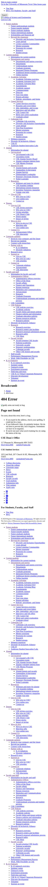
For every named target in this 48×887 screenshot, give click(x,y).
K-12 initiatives (22, 751)
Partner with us (17, 749)
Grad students (11, 481)
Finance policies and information (28, 817)
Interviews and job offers (25, 614)
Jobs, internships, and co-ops (27, 611)
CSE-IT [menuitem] (14, 143)
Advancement (21, 771)
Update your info (22, 696)
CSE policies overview (25, 811)
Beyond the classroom (19, 540)
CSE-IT (14, 647)
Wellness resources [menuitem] (18, 139)
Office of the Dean (23, 784)
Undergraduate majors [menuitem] (24, 66)
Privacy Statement (14, 523)
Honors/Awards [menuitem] (17, 166)
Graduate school (22, 620)
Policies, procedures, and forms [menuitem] (28, 99)
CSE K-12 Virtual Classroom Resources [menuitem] (26, 374)
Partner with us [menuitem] (17, 245)
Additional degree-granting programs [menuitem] (30, 72)
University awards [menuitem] (23, 345)
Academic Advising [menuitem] (18, 77)
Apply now (10, 487)
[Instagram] (7, 494)
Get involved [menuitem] (16, 152)
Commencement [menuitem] (22, 90)
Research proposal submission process (30, 835)
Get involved (16, 656)
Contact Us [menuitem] (15, 230)
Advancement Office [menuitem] (24, 232)
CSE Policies (16, 809)
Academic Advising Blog (25, 587)
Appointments (21, 589)
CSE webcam (11, 474)
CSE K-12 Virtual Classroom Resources (26, 877)
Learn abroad (21, 545)
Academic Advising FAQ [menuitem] (26, 81)
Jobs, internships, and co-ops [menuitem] (27, 108)
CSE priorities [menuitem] (21, 261)
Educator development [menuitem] (19, 376)
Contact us (20, 704)
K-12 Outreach (12, 864)
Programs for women (24, 552)
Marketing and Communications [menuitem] (28, 290)
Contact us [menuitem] (20, 201)
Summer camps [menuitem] (17, 365)
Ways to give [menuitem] (16, 221)
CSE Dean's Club (23, 718)
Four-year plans (22, 598)
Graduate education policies (26, 820)
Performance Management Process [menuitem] (24, 356)
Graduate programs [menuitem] (23, 68)
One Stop (9, 8)
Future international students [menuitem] (22, 33)
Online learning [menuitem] (22, 75)
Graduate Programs (23, 800)
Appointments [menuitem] (21, 86)
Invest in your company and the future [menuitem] (25, 239)
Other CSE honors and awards (28, 855)
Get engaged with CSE (25, 658)
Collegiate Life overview (25, 625)
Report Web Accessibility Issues (31, 523)
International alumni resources (27, 691)
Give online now (22, 702)
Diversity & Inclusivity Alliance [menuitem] (23, 141)
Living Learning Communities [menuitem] (27, 44)
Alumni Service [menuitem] (22, 172)
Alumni (9, 651)
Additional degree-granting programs (30, 576)
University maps (12, 467)
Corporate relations (23, 769)
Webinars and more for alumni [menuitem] (27, 183)
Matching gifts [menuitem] (21, 225)
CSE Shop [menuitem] (20, 336)
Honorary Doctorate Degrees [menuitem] (27, 177)
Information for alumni (19, 653)
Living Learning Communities (27, 547)
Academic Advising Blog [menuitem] (25, 84)
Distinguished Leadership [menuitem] (26, 174)
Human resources (22, 791)
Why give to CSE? (23, 700)
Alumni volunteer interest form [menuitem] (28, 161)
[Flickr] (7, 503)
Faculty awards (12, 478)
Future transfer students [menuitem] (20, 28)
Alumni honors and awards (26, 671)
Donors (9, 707)
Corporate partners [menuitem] (13, 236)
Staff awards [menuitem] (16, 354)
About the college (13, 465)
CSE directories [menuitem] (22, 234)
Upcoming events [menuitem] (22, 157)
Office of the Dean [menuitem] (23, 281)
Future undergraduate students (22, 529)
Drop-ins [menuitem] (19, 92)
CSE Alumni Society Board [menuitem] (26, 159)
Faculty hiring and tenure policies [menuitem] (29, 312)
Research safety (22, 837)
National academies (23, 846)
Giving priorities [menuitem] (22, 212)
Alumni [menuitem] (9, 148)
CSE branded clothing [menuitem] (24, 185)
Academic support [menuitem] (23, 88)
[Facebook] (7, 498)
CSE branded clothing (24, 689)
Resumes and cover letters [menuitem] (26, 106)
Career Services (17, 605)
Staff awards (16, 857)
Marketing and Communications (28, 793)
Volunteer (14, 882)
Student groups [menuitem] (21, 53)
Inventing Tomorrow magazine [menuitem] (28, 190)
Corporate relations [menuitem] (23, 265)
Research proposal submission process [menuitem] (30, 332)
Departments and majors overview (29, 565)
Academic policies (23, 813)
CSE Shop (20, 840)
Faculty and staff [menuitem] (12, 272)
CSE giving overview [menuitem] (24, 208)
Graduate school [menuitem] (22, 117)
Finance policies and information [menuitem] (28, 314)
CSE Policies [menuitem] (16, 305)
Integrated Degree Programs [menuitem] (27, 70)
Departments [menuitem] (21, 64)
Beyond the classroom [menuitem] (19, 37)
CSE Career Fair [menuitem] (22, 112)
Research (9, 476)
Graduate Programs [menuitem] (23, 296)
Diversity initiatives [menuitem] (23, 250)
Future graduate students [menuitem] (20, 30)
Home (8, 391)
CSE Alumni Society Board (26, 662)
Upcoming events (22, 660)
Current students (12, 558)
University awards (23, 848)
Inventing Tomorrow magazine (28, 693)
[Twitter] (7, 500)
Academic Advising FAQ (26, 585)
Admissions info (12, 483)
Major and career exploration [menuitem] (27, 115)
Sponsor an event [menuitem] (17, 380)
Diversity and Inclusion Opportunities (30, 543)
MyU (8, 514)
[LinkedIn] (7, 492)
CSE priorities (21, 764)
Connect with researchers (20, 746)
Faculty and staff (12, 775)
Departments (21, 567)
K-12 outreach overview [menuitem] (20, 363)
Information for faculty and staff (23, 777)
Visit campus (11, 485)
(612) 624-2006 (7, 445)
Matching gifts (21, 729)
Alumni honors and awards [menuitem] (26, 168)
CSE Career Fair (22, 616)
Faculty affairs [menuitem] (21, 283)
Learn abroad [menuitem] (21, 41)
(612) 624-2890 (7, 459)
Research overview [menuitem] (23, 327)
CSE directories (22, 738)
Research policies (22, 824)
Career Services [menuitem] (17, 101)
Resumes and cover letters (26, 609)
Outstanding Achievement (26, 673)
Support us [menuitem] (15, 254)
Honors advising (22, 600)
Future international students (22, 536)
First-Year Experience (24, 631)
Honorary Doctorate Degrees (27, 680)
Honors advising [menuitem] (22, 97)
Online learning (22, 578)
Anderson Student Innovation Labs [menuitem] (24, 146)
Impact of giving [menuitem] (22, 219)
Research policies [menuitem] (22, 321)
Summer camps (17, 868)
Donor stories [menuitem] (21, 216)
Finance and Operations (25, 789)
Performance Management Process (24, 859)
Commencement (22, 594)
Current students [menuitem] (12, 55)
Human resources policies (26, 822)
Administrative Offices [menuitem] (19, 276)
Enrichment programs (19, 873)
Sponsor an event (17, 884)
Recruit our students (18, 744)
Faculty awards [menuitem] (17, 338)
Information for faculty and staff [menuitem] (23, 274)
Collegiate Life (16, 622)
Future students (12, 527)
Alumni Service (22, 676)
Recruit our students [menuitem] (18, 241)
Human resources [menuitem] (22, 287)
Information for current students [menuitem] (23, 57)
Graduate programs (23, 571)
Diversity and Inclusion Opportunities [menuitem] (30, 39)
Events (8, 472)
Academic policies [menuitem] (23, 310)
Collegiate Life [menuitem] (16, 119)
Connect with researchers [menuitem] (20, 243)
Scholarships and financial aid (22, 538)
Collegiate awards (23, 853)
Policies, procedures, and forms (28, 603)
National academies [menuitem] (23, 343)
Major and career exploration (27, 618)
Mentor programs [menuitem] (22, 46)
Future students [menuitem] (12, 24)
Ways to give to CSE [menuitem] (24, 223)
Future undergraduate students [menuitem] (22, 26)
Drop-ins (19, 596)
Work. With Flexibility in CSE (22, 862)
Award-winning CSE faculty (27, 844)
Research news (17, 755)
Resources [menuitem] (15, 181)
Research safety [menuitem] (22, 334)
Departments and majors (20, 563)
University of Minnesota (24, 519)
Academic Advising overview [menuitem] (27, 79)
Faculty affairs (21, 786)
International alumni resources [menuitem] (27, 188)
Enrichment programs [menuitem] (19, 369)
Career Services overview (26, 607)
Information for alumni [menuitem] (19, 150)
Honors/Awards (17, 669)
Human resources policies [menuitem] (26, 318)
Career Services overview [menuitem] (26, 104)
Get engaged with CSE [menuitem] (25, 154)
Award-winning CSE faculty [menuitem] (27, 341)
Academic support (23, 591)
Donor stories (21, 720)
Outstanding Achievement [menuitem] (26, 170)
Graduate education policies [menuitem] (26, 316)
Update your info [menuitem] (22, 192)
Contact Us (15, 733)
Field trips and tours (18, 875)
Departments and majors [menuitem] (20, 59)
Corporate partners (13, 740)
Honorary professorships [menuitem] (25, 347)
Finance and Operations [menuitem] (25, 285)
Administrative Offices (19, 780)
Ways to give (16, 724)
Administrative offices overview (28, 782)
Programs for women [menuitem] (24, 48)
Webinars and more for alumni (27, 687)
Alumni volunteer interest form (28, 665)
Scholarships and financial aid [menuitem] (22, 35)
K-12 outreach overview (20, 866)
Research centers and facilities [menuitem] (27, 329)
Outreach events (17, 871)
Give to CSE (6, 20)
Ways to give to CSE (24, 727)
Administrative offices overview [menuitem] (28, 278)
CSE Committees (17, 806)
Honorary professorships (25, 851)
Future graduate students (20, 534)
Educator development (19, 879)
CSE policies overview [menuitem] (25, 307)
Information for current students (23, 560)
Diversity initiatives (23, 753)
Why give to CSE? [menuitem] (23, 197)
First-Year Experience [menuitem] (24, 128)
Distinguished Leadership (26, 678)
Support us (15, 758)
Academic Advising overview (27, 583)
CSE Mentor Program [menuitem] (24, 163)
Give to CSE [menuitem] (16, 194)
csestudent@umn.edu (24, 459)
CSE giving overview (24, 711)
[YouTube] (7, 496)
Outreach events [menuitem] (17, 367)
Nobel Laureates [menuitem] (22, 179)
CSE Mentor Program (24, 667)
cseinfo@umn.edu (23, 445)
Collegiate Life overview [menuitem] (25, 121)
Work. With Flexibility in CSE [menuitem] (22, 358)
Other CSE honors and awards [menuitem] (28, 352)
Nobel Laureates (22, 682)
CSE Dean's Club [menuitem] (23, 214)
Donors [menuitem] (9, 203)
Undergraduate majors (24, 569)
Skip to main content (9, 2)
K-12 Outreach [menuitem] (12, 360)
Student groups (21, 556)
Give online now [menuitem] (22, 199)
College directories (13, 463)
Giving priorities (22, 715)
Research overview (23, 831)
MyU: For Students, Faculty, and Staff (21, 11)
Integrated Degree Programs (27, 574)
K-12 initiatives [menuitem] (22, 247)
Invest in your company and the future (25, 742)
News (8, 470)
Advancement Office (24, 735)
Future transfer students (20, 532)
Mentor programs (22, 549)
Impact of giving (22, 722)
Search (4, 15)
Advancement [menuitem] (21, 267)
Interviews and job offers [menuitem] (25, 110)
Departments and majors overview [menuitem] (29, 61)
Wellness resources (18, 642)
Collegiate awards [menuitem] (23, 349)
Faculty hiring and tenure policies (29, 815)
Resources (15, 684)
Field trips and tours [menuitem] (18, 372)
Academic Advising (18, 580)
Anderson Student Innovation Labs (24, 649)
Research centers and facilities (27, 833)
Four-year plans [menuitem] (22, 95)
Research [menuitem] (19, 50)
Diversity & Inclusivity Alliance (23, 645)
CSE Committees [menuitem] (17, 303)
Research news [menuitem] (17, 252)
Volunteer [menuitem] (14, 378)
